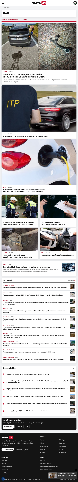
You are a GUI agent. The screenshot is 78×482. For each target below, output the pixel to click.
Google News (8, 426)
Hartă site (63, 479)
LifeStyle (62, 440)
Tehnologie (62, 446)
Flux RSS (69, 479)
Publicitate (5, 473)
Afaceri (42, 443)
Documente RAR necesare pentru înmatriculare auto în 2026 (53, 223)
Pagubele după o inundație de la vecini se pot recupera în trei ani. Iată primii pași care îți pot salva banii (35, 287)
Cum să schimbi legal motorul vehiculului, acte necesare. (26, 267)
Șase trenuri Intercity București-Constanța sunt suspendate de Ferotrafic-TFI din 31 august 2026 (33, 359)
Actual (42, 440)
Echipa (4, 463)
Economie (62, 452)
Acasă (4, 8)
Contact (43, 460)
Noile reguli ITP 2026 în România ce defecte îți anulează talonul (25, 136)
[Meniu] (3, 3)
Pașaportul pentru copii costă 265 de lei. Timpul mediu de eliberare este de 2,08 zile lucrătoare (33, 295)
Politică (42, 452)
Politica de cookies (46, 470)
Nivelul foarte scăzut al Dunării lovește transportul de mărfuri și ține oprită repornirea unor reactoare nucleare (34, 311)
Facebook (19, 426)
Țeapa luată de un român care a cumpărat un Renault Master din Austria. (17, 256)
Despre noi (5, 460)
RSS (27, 426)
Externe (42, 449)
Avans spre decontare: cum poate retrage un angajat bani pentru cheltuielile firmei (29, 352)
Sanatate (62, 443)
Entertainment (44, 446)
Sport (61, 449)
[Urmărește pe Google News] (75, 3)
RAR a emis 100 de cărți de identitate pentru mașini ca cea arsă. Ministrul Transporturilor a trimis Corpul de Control (24, 190)
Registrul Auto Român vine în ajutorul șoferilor (57, 255)
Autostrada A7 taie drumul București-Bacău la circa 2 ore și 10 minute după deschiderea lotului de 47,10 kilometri (35, 344)
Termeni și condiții (45, 463)
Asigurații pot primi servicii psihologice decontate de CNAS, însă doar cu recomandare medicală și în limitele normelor (35, 320)
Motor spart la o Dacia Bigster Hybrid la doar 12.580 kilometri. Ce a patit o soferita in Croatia (24, 75)
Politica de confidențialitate (49, 466)
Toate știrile (71, 280)
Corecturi (5, 470)
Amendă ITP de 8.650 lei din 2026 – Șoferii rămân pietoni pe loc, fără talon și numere (18, 223)
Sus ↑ (74, 479)
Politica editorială (7, 466)
